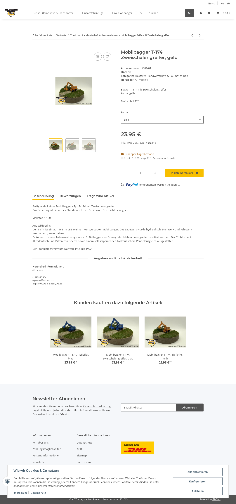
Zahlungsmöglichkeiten (46, 449)
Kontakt (225, 3)
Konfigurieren (197, 481)
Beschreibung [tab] (43, 196)
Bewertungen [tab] (70, 196)
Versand (151, 142)
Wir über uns (40, 442)
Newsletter (39, 462)
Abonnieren (189, 407)
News (211, 3)
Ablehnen (198, 491)
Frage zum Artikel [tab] (100, 196)
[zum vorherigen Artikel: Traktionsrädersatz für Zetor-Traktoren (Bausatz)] (192, 35)
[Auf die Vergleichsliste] (98, 57)
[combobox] (162, 120)
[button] (201, 13)
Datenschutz (38, 492)
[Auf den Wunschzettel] (107, 57)
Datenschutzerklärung (97, 406)
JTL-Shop (216, 499)
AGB (79, 449)
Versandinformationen (46, 455)
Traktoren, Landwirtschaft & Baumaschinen (161, 76)
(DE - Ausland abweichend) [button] (161, 158)
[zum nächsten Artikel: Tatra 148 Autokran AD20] (200, 35)
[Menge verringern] (125, 173)
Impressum (20, 492)
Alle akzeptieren (198, 471)
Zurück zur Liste (43, 35)
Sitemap (82, 455)
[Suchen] (189, 13)
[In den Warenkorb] (35, 48)
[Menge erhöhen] (155, 173)
